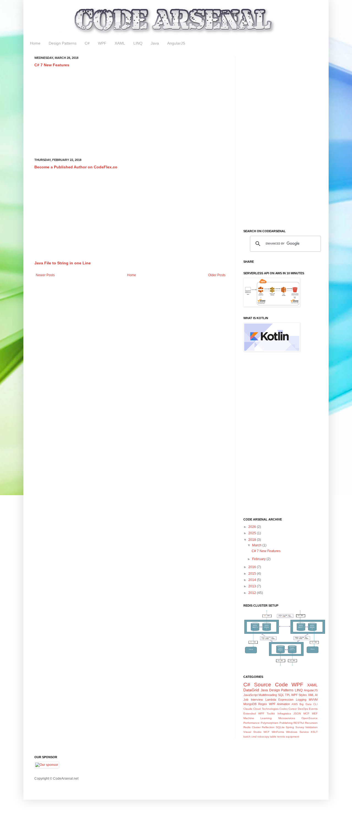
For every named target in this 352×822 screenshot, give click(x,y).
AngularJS (176, 43)
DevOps (303, 708)
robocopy (263, 736)
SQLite (280, 727)
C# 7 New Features (51, 65)
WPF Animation (279, 704)
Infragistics (284, 713)
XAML (120, 43)
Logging (301, 699)
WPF (102, 43)
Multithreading (267, 695)
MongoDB (250, 704)
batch (247, 736)
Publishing (286, 722)
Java (155, 43)
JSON (297, 713)
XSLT (314, 731)
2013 (252, 586)
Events (313, 708)
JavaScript (250, 695)
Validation (311, 727)
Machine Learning (257, 718)
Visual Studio (252, 731)
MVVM (313, 699)
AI (316, 695)
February (259, 559)
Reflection (268, 727)
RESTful (298, 722)
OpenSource (309, 718)
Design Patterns (62, 43)
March (257, 545)
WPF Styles (299, 695)
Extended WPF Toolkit (259, 713)
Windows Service (297, 731)
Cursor (292, 708)
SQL (281, 695)
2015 (252, 574)
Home (35, 43)
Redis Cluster (252, 727)
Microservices (286, 718)
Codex (283, 708)
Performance (251, 722)
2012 (252, 593)
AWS (295, 704)
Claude (247, 708)
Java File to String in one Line (62, 263)
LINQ (137, 43)
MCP (306, 713)
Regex (262, 704)
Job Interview (253, 699)
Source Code (271, 684)
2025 (252, 533)
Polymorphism (269, 722)
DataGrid (251, 690)
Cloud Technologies (265, 708)
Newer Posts (45, 275)
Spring (290, 727)
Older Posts (217, 275)
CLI (315, 704)
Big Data (305, 704)
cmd (254, 736)
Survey (299, 727)
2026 (252, 527)
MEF (315, 713)
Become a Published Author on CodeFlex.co (75, 167)
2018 (252, 540)
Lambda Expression (279, 699)
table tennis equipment (284, 736)
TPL (287, 695)
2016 (252, 567)
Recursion (311, 722)
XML (311, 695)
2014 (252, 580)
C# (87, 43)
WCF (266, 731)
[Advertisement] (130, 113)
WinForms (278, 731)
